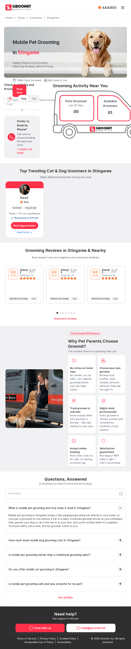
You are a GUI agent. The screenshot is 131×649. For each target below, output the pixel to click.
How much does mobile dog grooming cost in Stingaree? (45, 540)
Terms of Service (26, 638)
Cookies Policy (67, 638)
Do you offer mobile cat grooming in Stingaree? (39, 569)
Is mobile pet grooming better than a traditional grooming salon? (49, 555)
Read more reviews (65, 318)
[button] (57, 313)
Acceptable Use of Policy (39, 642)
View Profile (23, 232)
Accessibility (64, 642)
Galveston (35, 17)
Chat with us (42, 628)
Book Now (20, 91)
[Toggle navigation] (123, 7)
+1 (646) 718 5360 (24, 151)
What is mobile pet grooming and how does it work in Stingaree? (50, 508)
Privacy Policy (48, 638)
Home (9, 17)
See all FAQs (65, 597)
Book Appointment (24, 225)
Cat (34, 98)
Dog (23, 98)
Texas (21, 17)
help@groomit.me (93, 628)
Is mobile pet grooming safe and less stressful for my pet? (46, 584)
